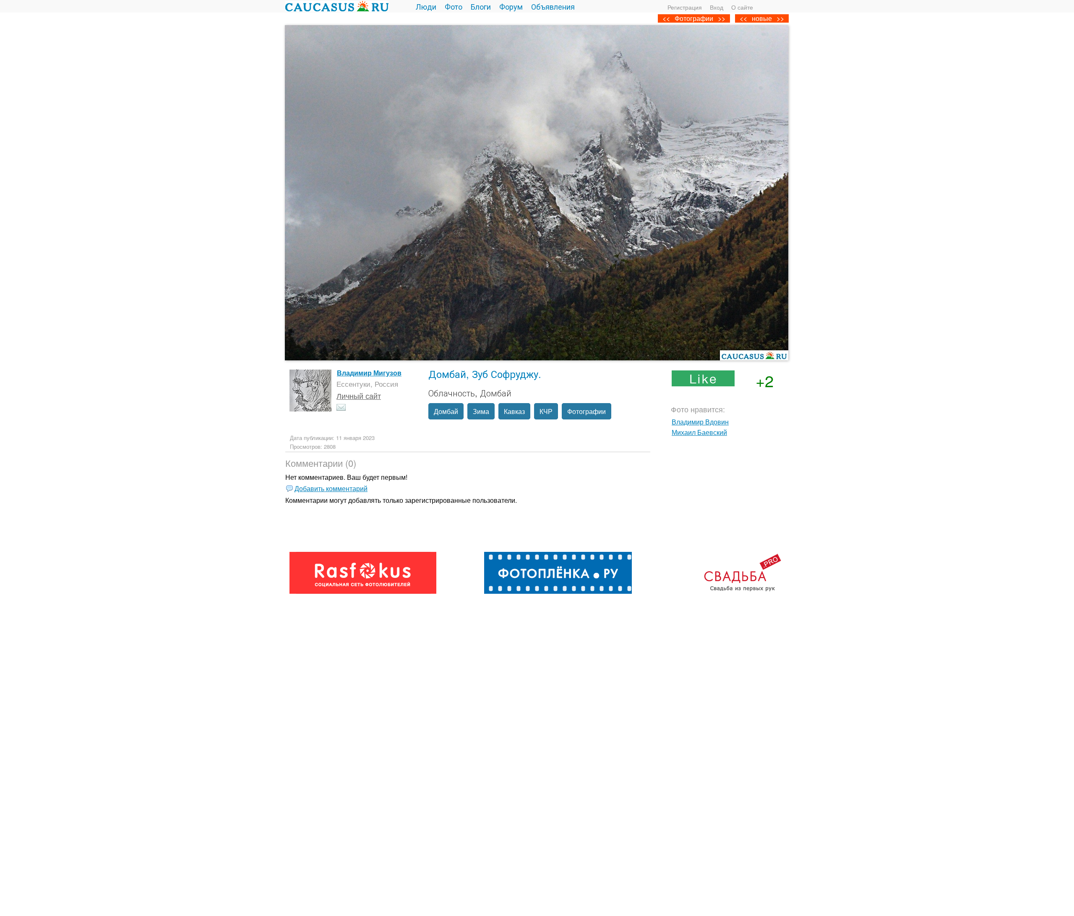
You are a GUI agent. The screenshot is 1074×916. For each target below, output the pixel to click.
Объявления (553, 6)
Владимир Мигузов (369, 373)
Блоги (481, 6)
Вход (716, 7)
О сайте (742, 7)
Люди (426, 6)
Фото (453, 6)
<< (743, 18)
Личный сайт (358, 395)
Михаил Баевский (699, 432)
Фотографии (694, 18)
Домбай (446, 411)
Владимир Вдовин (700, 422)
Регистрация (684, 7)
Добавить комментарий (331, 488)
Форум (511, 6)
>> (780, 18)
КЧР (546, 411)
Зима (481, 411)
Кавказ (514, 411)
